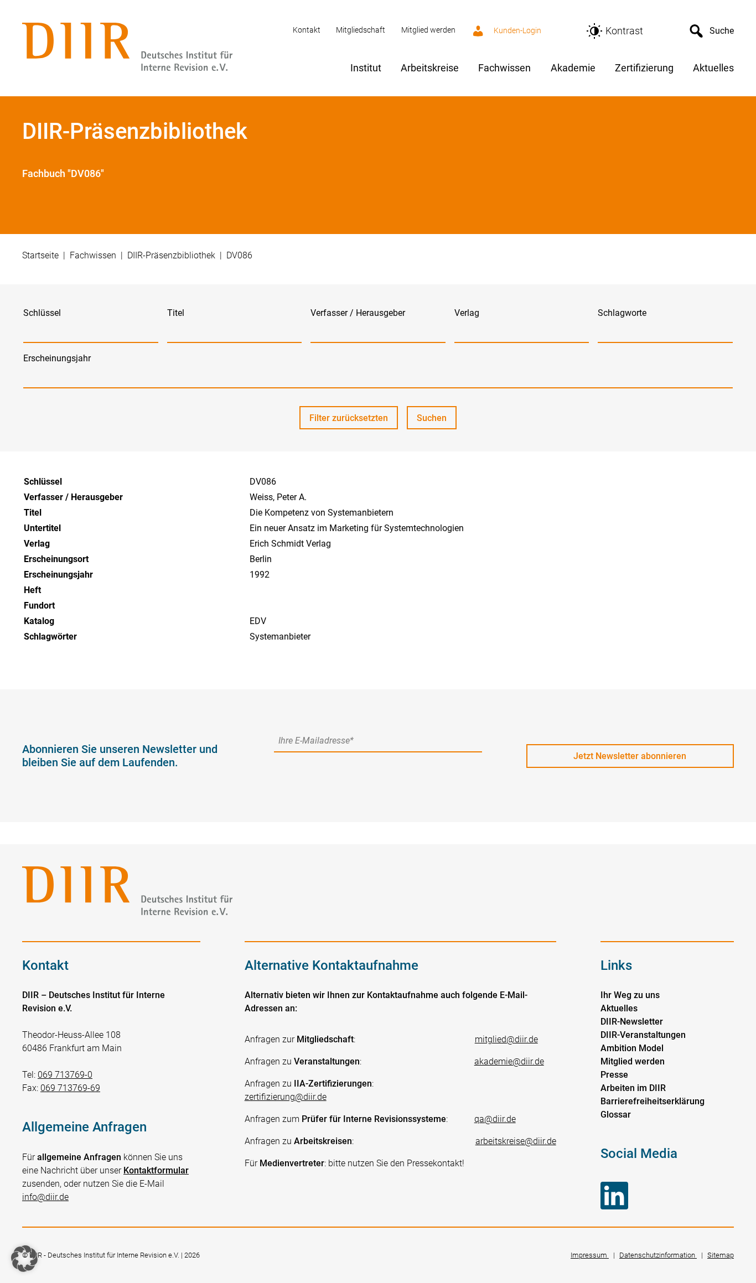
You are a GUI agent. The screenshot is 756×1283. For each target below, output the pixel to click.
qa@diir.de (495, 1119)
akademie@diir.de (509, 1061)
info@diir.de (45, 1197)
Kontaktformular (156, 1170)
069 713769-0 (65, 1074)
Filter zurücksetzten (348, 418)
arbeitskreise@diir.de (515, 1141)
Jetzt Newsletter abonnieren (629, 756)
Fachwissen (93, 255)
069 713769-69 (70, 1088)
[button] (24, 1258)
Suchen (437, 421)
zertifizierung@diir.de (286, 1097)
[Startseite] (150, 48)
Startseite (40, 255)
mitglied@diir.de (506, 1039)
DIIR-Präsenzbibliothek (171, 255)
